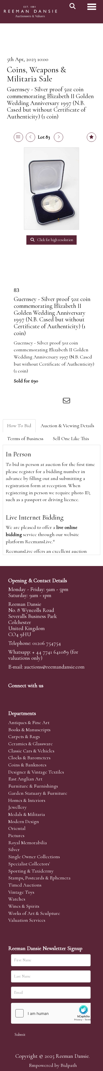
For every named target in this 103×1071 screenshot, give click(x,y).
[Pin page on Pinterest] (44, 402)
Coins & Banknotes (27, 765)
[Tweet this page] (33, 402)
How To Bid (19, 426)
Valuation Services (26, 920)
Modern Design (23, 821)
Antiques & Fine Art (28, 722)
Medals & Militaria (26, 814)
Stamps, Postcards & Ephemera (39, 878)
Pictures (16, 835)
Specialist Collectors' (29, 864)
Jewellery (17, 807)
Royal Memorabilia (27, 843)
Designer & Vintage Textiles (36, 772)
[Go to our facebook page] (13, 695)
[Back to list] (18, 137)
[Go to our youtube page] (48, 695)
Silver (14, 849)
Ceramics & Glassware (30, 744)
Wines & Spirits (23, 906)
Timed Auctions (24, 885)
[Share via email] (67, 402)
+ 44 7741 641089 (50, 652)
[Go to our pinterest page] (36, 695)
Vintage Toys (21, 892)
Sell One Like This (71, 438)
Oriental (17, 828)
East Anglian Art (25, 779)
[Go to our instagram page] (56, 402)
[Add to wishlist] (91, 137)
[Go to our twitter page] (25, 695)
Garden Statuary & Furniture (37, 793)
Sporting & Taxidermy (31, 871)
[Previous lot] (30, 137)
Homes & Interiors (26, 800)
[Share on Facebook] (21, 402)
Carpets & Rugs (24, 736)
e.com (54, 667)
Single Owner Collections (34, 857)
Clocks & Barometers (29, 758)
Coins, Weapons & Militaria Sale (36, 74)
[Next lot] (58, 137)
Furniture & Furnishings (33, 786)
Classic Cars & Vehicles (31, 751)
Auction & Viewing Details (67, 426)
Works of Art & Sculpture (34, 913)
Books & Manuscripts (29, 730)
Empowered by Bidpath (53, 1065)
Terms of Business (25, 438)
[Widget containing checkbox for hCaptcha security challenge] (52, 1013)
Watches (16, 899)
